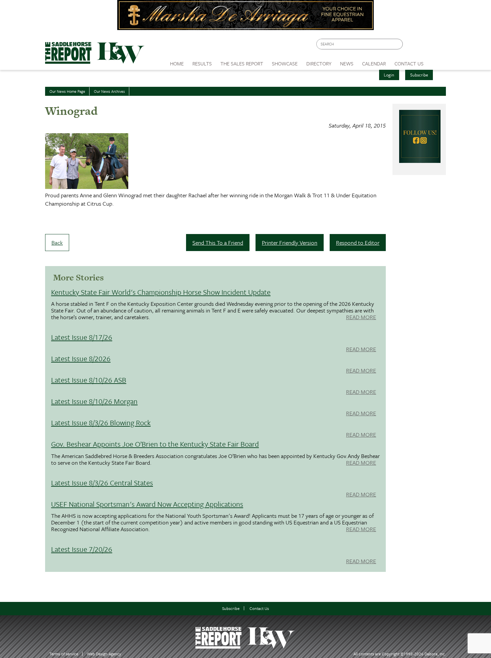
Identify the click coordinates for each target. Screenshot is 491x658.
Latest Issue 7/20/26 (81, 549)
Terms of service (63, 654)
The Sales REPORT (241, 63)
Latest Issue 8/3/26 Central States (102, 482)
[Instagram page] (437, 46)
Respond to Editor (357, 242)
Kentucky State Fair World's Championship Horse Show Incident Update (161, 292)
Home (177, 63)
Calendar (374, 63)
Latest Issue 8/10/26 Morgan (94, 401)
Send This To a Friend (217, 242)
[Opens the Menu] (437, 61)
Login (389, 74)
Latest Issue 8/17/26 (81, 337)
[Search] (398, 44)
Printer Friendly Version (289, 242)
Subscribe (419, 74)
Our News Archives (109, 91)
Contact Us (259, 608)
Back (57, 242)
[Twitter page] (424, 46)
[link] (177, 62)
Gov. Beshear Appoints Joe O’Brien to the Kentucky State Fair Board (155, 444)
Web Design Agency (104, 654)
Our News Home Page (67, 91)
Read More (361, 317)
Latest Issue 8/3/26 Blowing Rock (101, 422)
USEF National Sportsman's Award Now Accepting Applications (147, 504)
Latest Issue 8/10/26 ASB (88, 380)
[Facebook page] (411, 46)
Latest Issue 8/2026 (81, 358)
